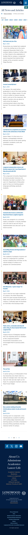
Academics (14, 464)
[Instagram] (16, 446)
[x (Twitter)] (11, 446)
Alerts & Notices (14, 523)
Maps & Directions (14, 502)
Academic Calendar (14, 472)
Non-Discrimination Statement (14, 517)
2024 (11, 20)
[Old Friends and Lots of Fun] (15, 32)
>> (19, 437)
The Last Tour (6, 369)
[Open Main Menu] (25, 3)
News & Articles (8, 13)
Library (14, 478)
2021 (25, 20)
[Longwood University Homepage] (8, 3)
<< (9, 437)
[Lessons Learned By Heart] (15, 75)
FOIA (14, 513)
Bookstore (14, 474)
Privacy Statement (14, 511)
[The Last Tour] (15, 359)
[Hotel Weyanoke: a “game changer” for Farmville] (15, 278)
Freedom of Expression (14, 519)
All (2, 20)
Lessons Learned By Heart (9, 84)
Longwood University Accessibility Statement (14, 525)
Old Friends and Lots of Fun (10, 41)
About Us (14, 456)
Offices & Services (14, 482)
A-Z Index (14, 480)
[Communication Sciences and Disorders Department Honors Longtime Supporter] (15, 202)
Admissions (14, 460)
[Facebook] (7, 446)
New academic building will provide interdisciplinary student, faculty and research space (14, 409)
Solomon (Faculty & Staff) (14, 484)
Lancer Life (14, 467)
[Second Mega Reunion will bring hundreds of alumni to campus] (15, 241)
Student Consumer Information (14, 515)
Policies (14, 521)
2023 (15, 20)
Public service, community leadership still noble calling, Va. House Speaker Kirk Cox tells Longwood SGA (14, 328)
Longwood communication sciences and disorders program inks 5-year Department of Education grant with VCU (14, 169)
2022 (20, 20)
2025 (6, 20)
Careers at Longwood (14, 476)
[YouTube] (21, 446)
